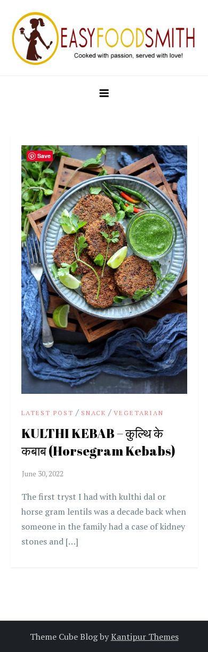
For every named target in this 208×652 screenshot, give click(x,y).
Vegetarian (139, 413)
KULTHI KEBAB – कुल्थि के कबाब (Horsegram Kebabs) (98, 442)
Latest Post (47, 413)
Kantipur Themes (145, 636)
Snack (93, 413)
